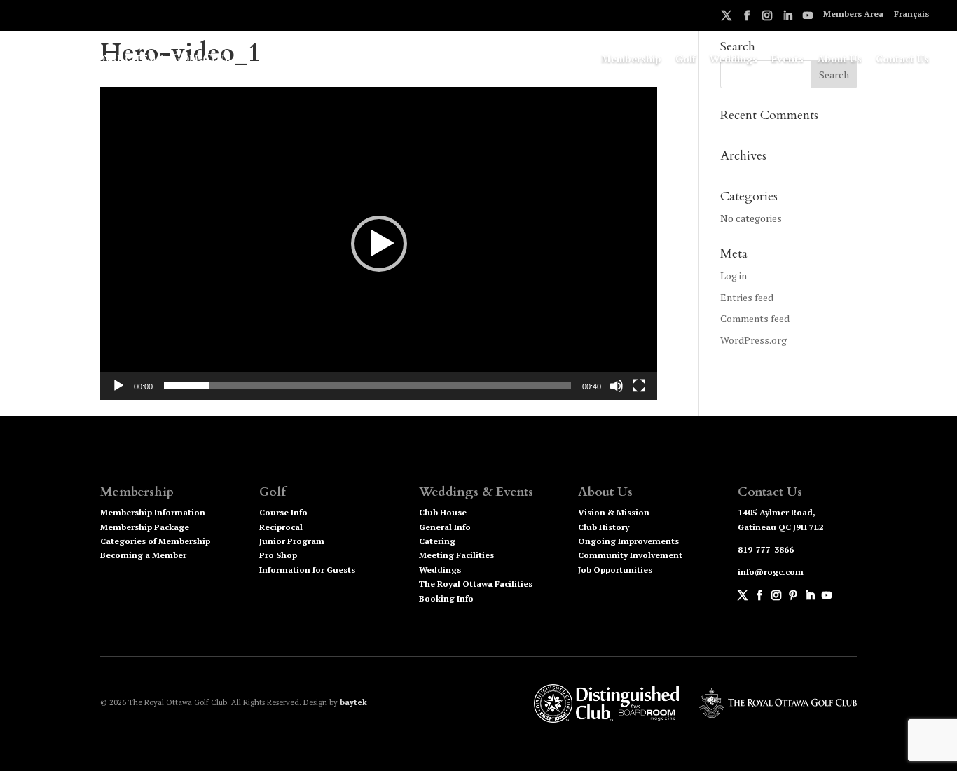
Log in (733, 275)
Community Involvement (630, 555)
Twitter (726, 17)
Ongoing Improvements (628, 541)
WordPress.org (753, 340)
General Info (445, 527)
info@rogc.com (771, 572)
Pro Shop (278, 555)
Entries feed (746, 297)
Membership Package (144, 527)
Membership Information (152, 512)
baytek (353, 702)
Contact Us (902, 59)
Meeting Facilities (456, 555)
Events (787, 59)
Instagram (767, 17)
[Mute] (617, 386)
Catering (437, 541)
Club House (443, 512)
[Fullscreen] (639, 386)
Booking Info (446, 598)
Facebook (747, 17)
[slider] (367, 385)
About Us (840, 59)
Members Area (853, 14)
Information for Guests (307, 569)
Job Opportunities (615, 569)
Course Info (283, 512)
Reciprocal (281, 527)
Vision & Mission (613, 512)
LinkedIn (787, 17)
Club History (603, 527)
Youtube (808, 17)
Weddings (733, 59)
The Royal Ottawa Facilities (475, 583)
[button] (379, 244)
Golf (685, 59)
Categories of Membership (155, 541)
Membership (631, 59)
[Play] (118, 386)
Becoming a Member (143, 555)
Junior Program (291, 541)
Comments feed (755, 318)
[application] (378, 243)
